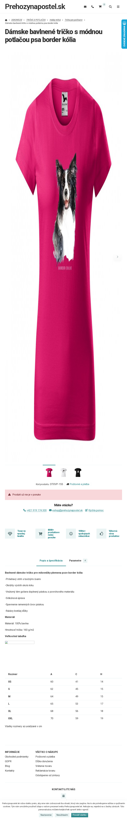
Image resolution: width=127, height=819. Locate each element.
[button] (117, 256)
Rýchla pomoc (96, 510)
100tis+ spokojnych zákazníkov (84, 533)
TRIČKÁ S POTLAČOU (36, 20)
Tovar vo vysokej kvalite (21, 533)
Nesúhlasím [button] (62, 815)
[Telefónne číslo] (92, 6)
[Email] (85, 6)
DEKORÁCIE (16, 20)
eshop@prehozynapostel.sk (67, 510)
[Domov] (6, 20)
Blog (7, 766)
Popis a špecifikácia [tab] (51, 560)
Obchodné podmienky (16, 756)
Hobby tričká (55, 20)
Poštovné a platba (79, 484)
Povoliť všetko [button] (79, 815)
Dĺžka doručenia (44, 761)
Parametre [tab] (77, 560)
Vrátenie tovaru (43, 766)
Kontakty (9, 770)
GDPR (8, 761)
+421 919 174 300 (37, 510)
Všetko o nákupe (46, 752)
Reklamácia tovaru (45, 770)
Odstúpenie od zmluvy (47, 775)
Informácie (12, 752)
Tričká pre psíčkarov (73, 20)
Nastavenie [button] (46, 815)
